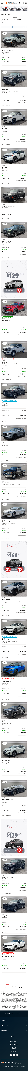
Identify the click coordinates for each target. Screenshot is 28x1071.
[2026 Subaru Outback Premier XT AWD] (14, 230)
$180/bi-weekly (22, 612)
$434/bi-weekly (22, 376)
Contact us (14, 1036)
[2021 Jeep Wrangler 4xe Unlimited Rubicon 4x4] (14, 866)
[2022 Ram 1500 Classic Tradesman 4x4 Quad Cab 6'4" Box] (14, 471)
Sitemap (16, 1068)
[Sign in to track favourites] (25, 33)
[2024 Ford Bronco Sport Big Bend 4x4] (14, 39)
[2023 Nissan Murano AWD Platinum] (14, 749)
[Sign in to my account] (26, 3)
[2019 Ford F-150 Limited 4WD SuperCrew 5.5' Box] (14, 349)
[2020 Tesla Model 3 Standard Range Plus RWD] (14, 510)
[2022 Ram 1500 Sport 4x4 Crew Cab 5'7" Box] (14, 117)
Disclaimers (6, 1066)
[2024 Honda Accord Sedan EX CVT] (14, 943)
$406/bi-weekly (22, 141)
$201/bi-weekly (22, 64)
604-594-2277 (14, 1041)
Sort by (15, 17)
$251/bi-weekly (22, 971)
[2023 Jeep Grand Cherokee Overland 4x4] (14, 195)
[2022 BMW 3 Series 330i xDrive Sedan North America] (14, 627)
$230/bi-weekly (22, 773)
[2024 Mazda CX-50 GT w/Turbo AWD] (14, 307)
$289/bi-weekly (22, 418)
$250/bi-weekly (22, 457)
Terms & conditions (15, 1066)
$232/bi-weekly (22, 535)
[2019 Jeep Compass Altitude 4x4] (14, 669)
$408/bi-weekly (22, 102)
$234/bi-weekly (22, 654)
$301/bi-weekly (22, 929)
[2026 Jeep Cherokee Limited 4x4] (14, 391)
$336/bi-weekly (22, 890)
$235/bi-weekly (22, 735)
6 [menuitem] (20, 983)
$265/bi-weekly (22, 180)
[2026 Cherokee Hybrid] (14, 279)
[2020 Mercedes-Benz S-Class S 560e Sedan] (14, 788)
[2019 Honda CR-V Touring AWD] (14, 156)
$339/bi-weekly (22, 254)
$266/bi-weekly (22, 335)
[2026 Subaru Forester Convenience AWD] (14, 710)
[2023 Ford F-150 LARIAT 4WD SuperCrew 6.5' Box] (14, 78)
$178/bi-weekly (22, 696)
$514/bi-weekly (22, 812)
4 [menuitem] (15, 983)
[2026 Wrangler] (14, 837)
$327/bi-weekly (22, 496)
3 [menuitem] (12, 983)
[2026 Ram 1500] (14, 559)
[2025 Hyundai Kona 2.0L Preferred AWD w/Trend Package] (14, 588)
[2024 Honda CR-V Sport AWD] (14, 433)
